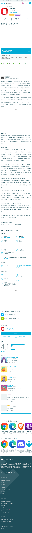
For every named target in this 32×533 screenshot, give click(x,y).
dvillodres (9, 394)
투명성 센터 (3, 487)
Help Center (3, 58)
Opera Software (13, 12)
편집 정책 (3, 484)
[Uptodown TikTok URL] (4, 473)
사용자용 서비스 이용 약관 (7, 519)
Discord (20, 449)
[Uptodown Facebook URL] (14, 473)
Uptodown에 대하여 (5, 480)
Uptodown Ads (4, 507)
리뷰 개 (4, 19)
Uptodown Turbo (6, 510)
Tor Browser (29, 431)
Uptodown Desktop (9, 0)
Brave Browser (21, 431)
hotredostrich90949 (11, 376)
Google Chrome (4, 431)
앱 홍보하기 (3, 505)
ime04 (8, 405)
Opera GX (4, 0)
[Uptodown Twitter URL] (7, 473)
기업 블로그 (3, 491)
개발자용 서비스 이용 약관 (7, 526)
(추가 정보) (6, 258)
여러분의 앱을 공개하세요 (7, 503)
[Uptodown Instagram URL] (9, 473)
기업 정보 (3, 482)
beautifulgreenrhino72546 (12, 357)
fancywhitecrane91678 (11, 366)
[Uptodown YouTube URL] (2, 473)
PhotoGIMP (17, 0)
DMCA (2, 528)
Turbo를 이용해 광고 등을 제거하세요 (15, 129)
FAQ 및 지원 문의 (5, 512)
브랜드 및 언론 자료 (5, 489)
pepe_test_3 (10, 385)
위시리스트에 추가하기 (6, 336)
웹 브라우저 (21, 237)
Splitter (22, 0)
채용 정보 (3, 493)
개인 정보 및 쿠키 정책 (6, 521)
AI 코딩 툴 (25, 0)
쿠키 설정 (3, 524)
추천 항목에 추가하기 (21, 336)
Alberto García (7, 77)
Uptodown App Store (6, 501)
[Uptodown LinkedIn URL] (12, 473)
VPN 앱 (14, 0)
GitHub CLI (28, 0)
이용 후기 (16, 333)
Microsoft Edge (13, 431)
